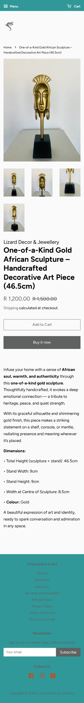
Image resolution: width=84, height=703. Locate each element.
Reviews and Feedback (42, 593)
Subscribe (68, 652)
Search (42, 573)
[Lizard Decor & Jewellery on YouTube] (53, 676)
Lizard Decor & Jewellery (56, 693)
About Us (42, 587)
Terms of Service (42, 613)
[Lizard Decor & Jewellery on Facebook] (31, 676)
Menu (13, 6)
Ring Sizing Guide (42, 619)
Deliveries (42, 580)
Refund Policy (42, 600)
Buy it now (42, 342)
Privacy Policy (42, 606)
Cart (76, 6)
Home (8, 47)
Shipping (11, 308)
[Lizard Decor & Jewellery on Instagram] (42, 676)
